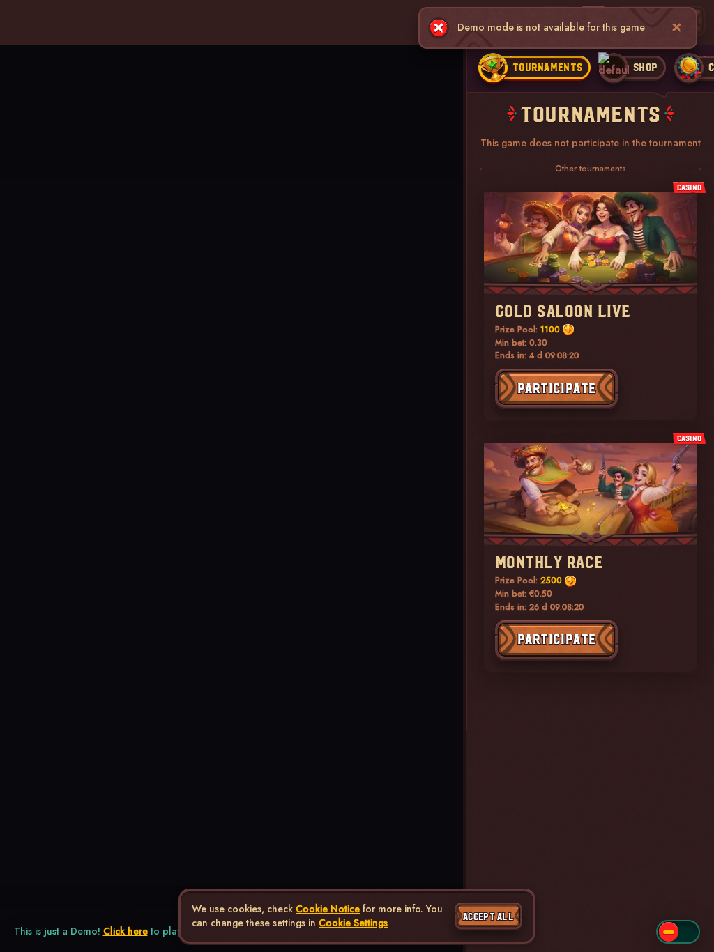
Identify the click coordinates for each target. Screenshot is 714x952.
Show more (21, 115)
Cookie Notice (328, 909)
